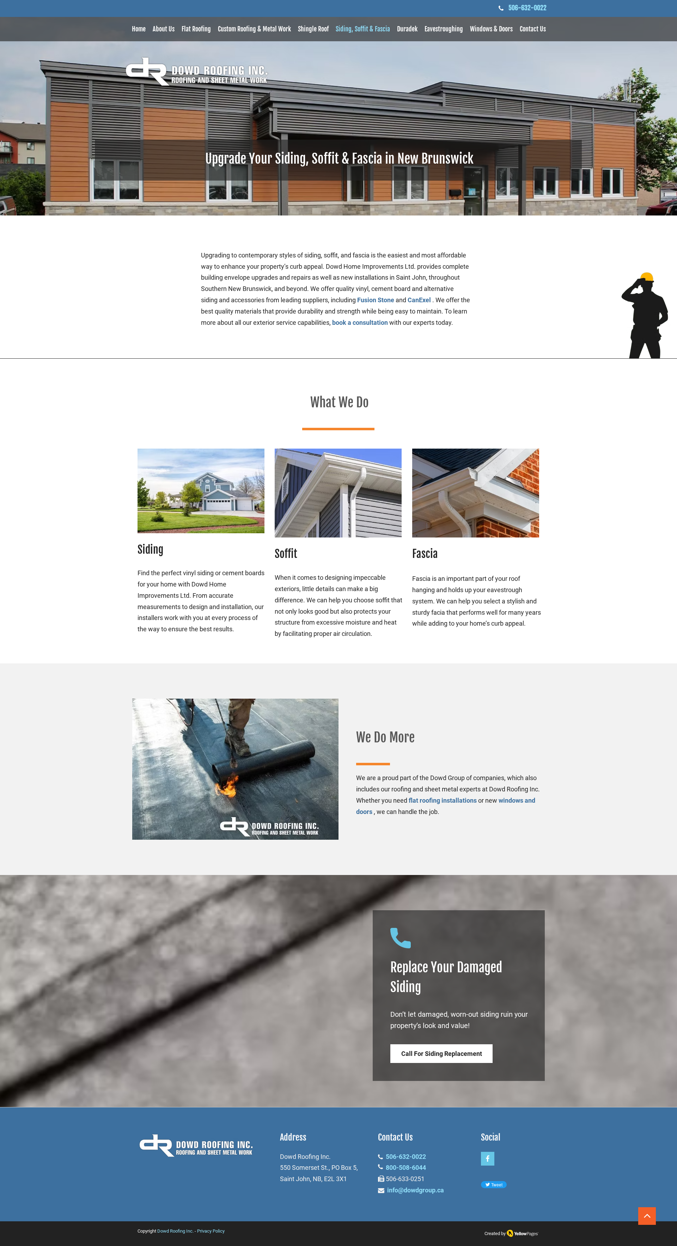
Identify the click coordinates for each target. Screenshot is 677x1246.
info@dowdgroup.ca (415, 1190)
